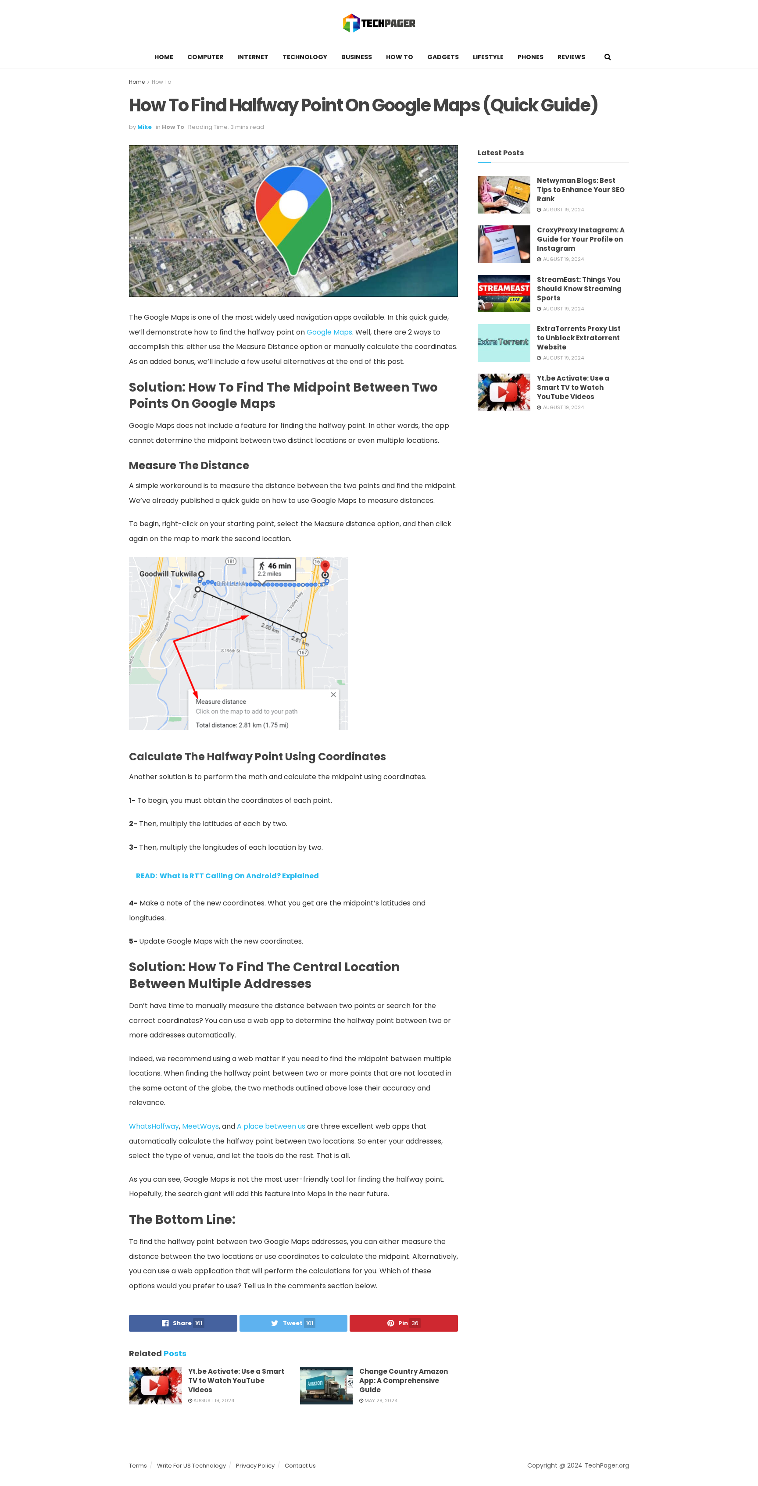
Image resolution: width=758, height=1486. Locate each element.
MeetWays (200, 1126)
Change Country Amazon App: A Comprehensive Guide (403, 1380)
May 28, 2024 (380, 1400)
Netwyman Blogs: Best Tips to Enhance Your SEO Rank (581, 189)
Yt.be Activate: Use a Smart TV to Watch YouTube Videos (236, 1380)
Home (163, 57)
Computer (205, 57)
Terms (138, 1465)
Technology (304, 57)
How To (399, 57)
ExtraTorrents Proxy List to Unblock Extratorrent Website (579, 338)
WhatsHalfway (154, 1126)
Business (356, 57)
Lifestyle (488, 57)
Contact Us (300, 1465)
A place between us (271, 1126)
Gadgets (443, 57)
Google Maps (329, 332)
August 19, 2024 (213, 1400)
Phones (530, 57)
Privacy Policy (255, 1465)
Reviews (571, 57)
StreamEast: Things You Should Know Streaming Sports (579, 289)
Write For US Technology (191, 1465)
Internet (252, 57)
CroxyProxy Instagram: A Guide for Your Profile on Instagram (581, 239)
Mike (144, 127)
